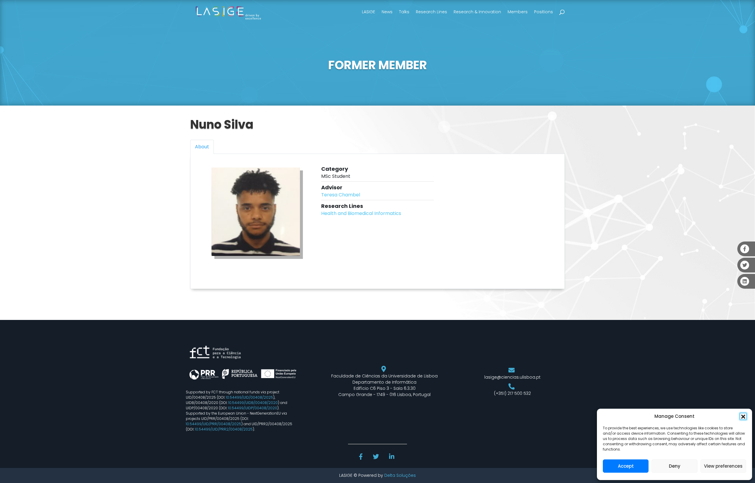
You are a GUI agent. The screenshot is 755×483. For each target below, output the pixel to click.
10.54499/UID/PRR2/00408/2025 (224, 429)
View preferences (723, 466)
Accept (626, 466)
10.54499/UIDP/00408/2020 (252, 407)
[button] (743, 416)
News (387, 12)
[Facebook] (361, 457)
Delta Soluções (400, 475)
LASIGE (368, 12)
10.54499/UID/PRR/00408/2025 (213, 423)
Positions (543, 12)
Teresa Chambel (340, 194)
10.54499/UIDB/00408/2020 (253, 402)
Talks (404, 12)
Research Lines (431, 12)
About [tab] (202, 146)
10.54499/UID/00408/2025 (249, 397)
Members (518, 12)
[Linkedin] (392, 457)
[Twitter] (376, 457)
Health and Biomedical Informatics (361, 213)
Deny (674, 466)
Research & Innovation (477, 12)
